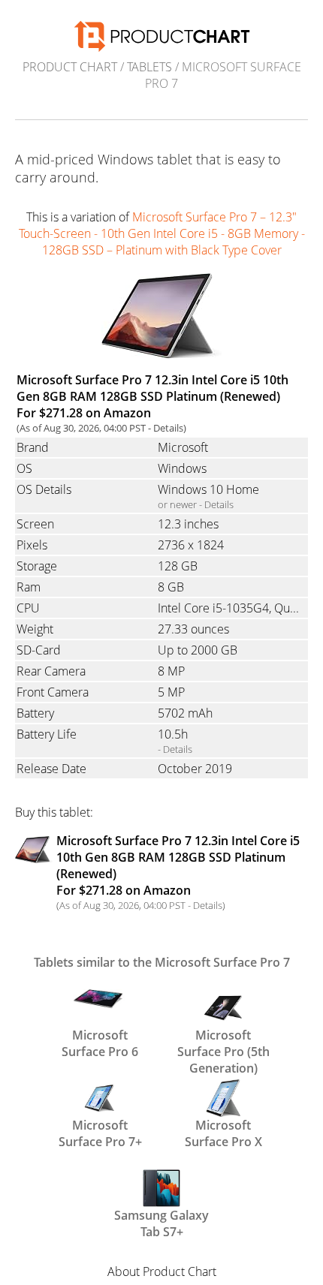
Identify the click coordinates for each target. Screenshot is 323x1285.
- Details (175, 749)
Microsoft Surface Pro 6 (100, 1042)
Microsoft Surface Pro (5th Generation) (223, 1042)
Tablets (149, 67)
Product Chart (70, 67)
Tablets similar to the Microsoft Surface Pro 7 (162, 962)
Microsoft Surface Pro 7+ (100, 1132)
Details (168, 428)
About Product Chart (161, 1271)
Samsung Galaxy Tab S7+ (161, 1222)
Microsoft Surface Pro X (223, 1132)
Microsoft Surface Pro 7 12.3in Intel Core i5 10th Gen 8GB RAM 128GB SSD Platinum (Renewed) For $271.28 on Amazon (152, 396)
